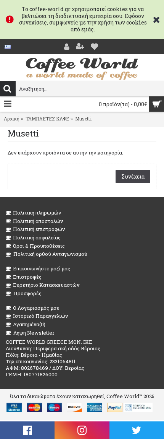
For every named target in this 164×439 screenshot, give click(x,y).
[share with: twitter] (136, 430)
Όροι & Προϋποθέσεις (39, 245)
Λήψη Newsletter (34, 332)
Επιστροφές (27, 276)
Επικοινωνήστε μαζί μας (41, 268)
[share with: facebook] (27, 430)
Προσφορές (27, 293)
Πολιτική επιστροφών (39, 229)
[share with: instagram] (82, 430)
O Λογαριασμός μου (36, 307)
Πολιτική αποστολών (38, 221)
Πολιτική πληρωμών (37, 212)
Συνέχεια (133, 176)
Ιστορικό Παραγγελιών (40, 315)
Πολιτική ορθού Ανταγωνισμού (50, 253)
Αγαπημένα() (29, 324)
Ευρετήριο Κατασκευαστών (46, 284)
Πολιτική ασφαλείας (37, 237)
